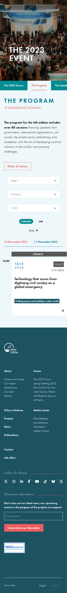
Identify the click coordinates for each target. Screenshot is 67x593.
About (7, 371)
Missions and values (14, 379)
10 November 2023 (15, 241)
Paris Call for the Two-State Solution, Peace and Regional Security (45, 391)
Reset (32, 230)
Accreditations (41, 422)
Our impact (10, 383)
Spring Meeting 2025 (45, 383)
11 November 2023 (45, 241)
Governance (10, 387)
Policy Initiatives (13, 410)
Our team (9, 391)
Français (54, 585)
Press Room (39, 426)
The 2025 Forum (42, 379)
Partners (8, 395)
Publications (11, 435)
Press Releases (41, 418)
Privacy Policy (9, 585)
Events (37, 371)
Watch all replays (17, 166)
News (7, 426)
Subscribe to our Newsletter (24, 528)
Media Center (41, 410)
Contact (8, 449)
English (42, 585)
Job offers (10, 457)
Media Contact (41, 430)
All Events (38, 400)
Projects (8, 418)
